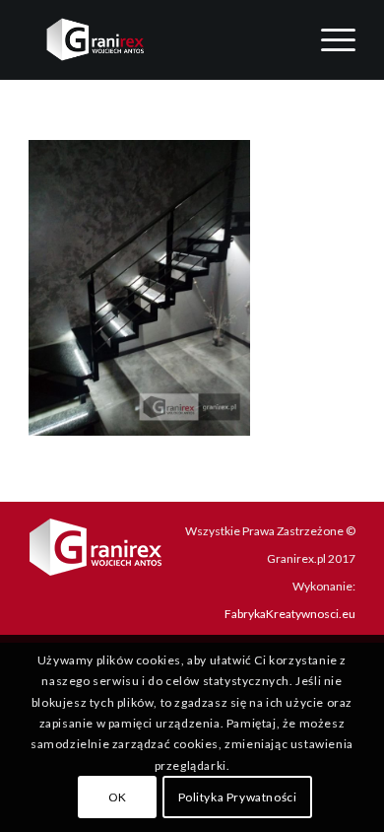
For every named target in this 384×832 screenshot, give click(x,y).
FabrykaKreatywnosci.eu (289, 613)
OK (117, 797)
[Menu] (328, 39)
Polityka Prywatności (237, 797)
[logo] (159, 39)
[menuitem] (328, 39)
